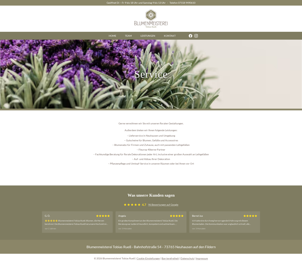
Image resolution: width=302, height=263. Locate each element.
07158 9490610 (186, 2)
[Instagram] (195, 36)
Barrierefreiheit (170, 258)
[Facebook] (186, 36)
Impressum (202, 258)
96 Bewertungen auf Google (163, 204)
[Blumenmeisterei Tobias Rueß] (151, 18)
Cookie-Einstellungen (148, 258)
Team (128, 35)
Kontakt (170, 35)
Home (112, 35)
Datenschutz (187, 258)
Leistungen (148, 35)
